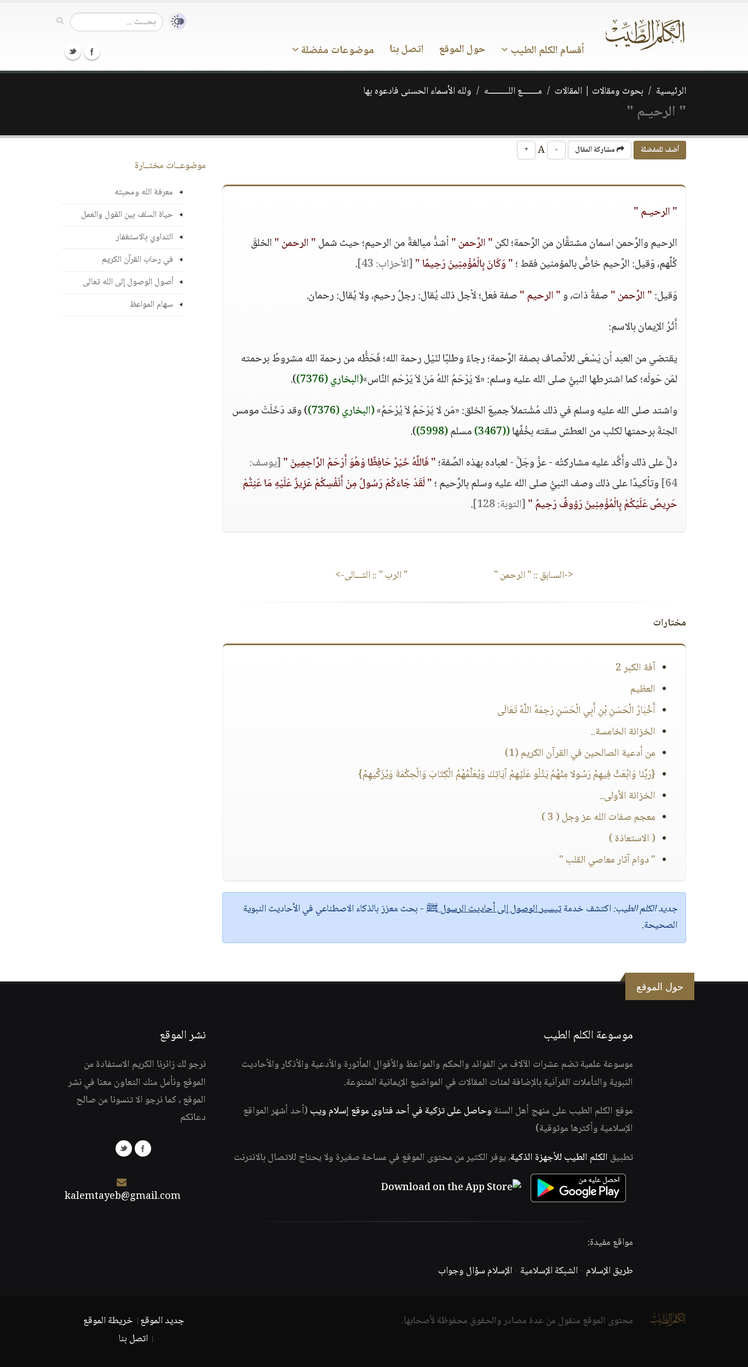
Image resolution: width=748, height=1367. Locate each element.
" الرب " (371, 575)
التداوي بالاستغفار (144, 237)
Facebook (92, 51)
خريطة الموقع (108, 1321)
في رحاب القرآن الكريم (137, 259)
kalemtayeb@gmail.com (123, 1196)
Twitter (73, 51)
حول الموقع (462, 50)
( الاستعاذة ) (632, 839)
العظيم (642, 689)
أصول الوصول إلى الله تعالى (128, 282)
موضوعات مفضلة (336, 51)
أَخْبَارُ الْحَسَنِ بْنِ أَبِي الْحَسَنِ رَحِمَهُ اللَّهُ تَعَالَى (576, 711)
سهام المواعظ (151, 304)
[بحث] (60, 21)
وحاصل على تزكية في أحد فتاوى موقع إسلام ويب (401, 1111)
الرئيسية (671, 91)
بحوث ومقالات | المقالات (599, 91)
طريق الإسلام (609, 1271)
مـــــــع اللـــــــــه (513, 91)
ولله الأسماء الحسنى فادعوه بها (417, 91)
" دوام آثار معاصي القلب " (607, 860)
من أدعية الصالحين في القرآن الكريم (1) (580, 753)
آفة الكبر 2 (635, 668)
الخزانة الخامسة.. (623, 732)
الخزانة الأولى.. (627, 796)
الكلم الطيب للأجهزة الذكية (559, 1158)
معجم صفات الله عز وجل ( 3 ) (598, 817)
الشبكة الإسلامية (549, 1271)
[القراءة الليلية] (174, 22)
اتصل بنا (406, 50)
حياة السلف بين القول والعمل (127, 215)
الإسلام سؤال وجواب (475, 1271)
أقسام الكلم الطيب (546, 51)
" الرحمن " (533, 575)
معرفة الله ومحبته (143, 192)
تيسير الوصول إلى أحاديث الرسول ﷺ (493, 909)
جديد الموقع (162, 1321)
